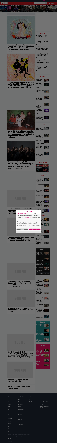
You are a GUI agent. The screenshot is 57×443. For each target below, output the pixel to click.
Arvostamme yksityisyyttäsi (22, 213)
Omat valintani (22, 229)
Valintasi (35, 213)
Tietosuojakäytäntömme (37, 231)
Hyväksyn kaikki (34, 229)
